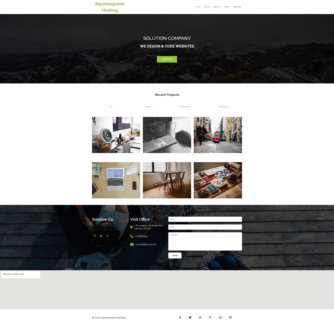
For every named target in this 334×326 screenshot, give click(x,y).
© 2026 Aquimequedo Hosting (108, 317)
